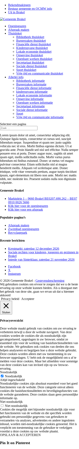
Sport (19, 113)
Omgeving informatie (30, 99)
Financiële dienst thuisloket (33, 44)
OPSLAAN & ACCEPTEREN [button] (20, 435)
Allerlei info (15, 77)
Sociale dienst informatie (32, 110)
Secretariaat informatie (30, 106)
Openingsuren (17, 26)
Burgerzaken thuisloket (31, 40)
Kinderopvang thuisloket (32, 48)
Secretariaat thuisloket (30, 62)
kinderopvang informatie (32, 91)
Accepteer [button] (27, 299)
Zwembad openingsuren (23, 229)
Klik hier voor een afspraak (25, 209)
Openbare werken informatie (34, 102)
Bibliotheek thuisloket (30, 37)
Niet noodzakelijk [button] (11, 401)
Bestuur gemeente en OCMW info (30, 8)
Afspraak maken (18, 29)
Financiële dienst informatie (33, 88)
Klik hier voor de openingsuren (28, 206)
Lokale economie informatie (34, 95)
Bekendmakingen (19, 5)
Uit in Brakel (16, 12)
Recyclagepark (17, 232)
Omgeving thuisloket (29, 55)
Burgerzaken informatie (31, 84)
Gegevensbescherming (49, 280)
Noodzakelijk (13, 376)
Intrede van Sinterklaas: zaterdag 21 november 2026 (41, 259)
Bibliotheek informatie (30, 80)
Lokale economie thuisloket (33, 51)
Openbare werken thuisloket (34, 59)
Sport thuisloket (26, 69)
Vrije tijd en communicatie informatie (40, 117)
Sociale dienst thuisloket (31, 66)
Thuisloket (15, 33)
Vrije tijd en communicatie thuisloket (39, 73)
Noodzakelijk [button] (8, 372)
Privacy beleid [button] (10, 299)
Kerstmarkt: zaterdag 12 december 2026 (33, 248)
